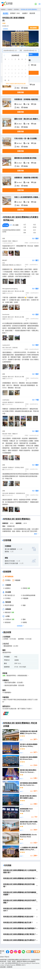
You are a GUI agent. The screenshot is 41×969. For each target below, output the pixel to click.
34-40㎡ (19, 182)
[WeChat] (23, 952)
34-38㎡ (19, 202)
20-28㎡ (19, 124)
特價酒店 (3, 9)
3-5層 (27, 182)
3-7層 (27, 104)
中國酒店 (9, 9)
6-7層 (27, 143)
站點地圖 (3, 967)
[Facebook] (7, 952)
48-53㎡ (19, 143)
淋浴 (18, 88)
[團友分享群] (33, 952)
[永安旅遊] (6, 3)
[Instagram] (15, 952)
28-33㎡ (19, 104)
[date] (11, 50)
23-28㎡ (19, 163)
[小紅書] (19, 952)
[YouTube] (11, 952)
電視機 (25, 88)
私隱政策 (9, 967)
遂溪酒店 (16, 9)
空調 (34, 65)
